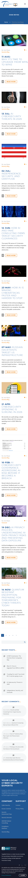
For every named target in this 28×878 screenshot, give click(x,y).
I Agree (22, 875)
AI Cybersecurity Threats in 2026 (14, 683)
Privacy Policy (20, 809)
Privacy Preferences (6, 875)
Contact (18, 805)
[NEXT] (16, 635)
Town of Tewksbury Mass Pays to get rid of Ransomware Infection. (13, 736)
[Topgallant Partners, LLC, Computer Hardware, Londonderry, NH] (9, 848)
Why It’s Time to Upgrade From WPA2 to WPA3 (15, 667)
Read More (11, 82)
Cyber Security (6, 805)
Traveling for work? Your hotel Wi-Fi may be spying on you (15, 675)
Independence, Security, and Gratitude (15, 691)
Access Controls (6, 809)
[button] (3, 81)
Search (24, 642)
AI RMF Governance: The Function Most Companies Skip (14, 658)
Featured (4, 523)
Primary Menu (25, 4)
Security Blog (5, 52)
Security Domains (7, 817)
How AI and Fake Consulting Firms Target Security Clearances (12, 712)
